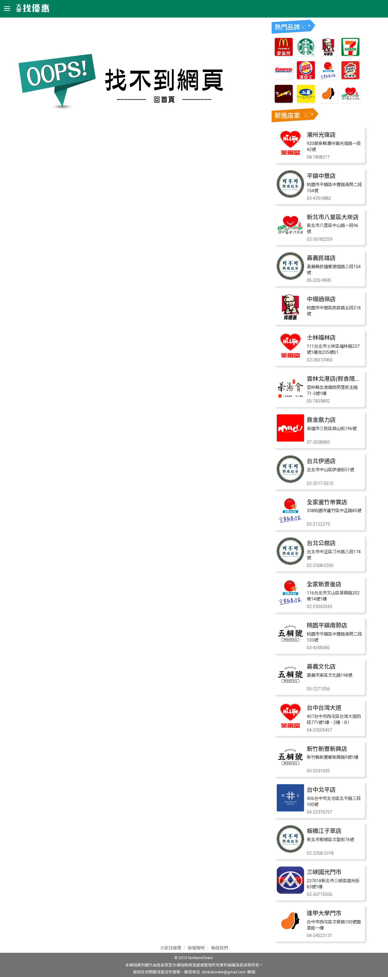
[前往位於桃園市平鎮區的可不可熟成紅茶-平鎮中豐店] (290, 196)
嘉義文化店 (321, 666)
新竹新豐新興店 (327, 748)
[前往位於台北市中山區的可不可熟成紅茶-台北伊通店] (290, 481)
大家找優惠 (170, 948)
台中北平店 (321, 789)
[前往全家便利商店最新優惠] (328, 78)
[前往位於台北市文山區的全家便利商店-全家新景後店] (290, 604)
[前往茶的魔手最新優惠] (283, 101)
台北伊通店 (321, 461)
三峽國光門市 (324, 872)
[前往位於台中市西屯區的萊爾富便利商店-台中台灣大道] (290, 728)
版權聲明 (196, 948)
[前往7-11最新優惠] (350, 55)
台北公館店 (321, 543)
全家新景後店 (324, 584)
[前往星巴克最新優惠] (305, 55)
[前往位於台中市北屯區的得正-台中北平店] (290, 810)
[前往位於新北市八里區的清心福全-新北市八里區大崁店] (290, 237)
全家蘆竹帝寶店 (327, 502)
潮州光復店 (321, 134)
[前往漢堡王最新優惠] (305, 78)
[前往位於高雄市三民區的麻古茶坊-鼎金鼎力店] (290, 440)
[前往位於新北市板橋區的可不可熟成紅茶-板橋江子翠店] (290, 851)
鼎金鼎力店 (321, 419)
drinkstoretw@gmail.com (224, 972)
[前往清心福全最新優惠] (350, 101)
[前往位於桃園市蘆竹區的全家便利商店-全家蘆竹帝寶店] (290, 522)
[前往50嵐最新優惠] (305, 101)
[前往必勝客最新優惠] (350, 78)
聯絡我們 (219, 948)
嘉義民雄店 (321, 258)
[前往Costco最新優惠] (283, 78)
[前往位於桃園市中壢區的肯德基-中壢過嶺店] (290, 319)
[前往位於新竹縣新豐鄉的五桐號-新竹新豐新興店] (290, 769)
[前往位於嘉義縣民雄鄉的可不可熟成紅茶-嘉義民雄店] (290, 278)
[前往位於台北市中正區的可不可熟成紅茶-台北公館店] (290, 563)
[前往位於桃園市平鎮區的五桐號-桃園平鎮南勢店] (290, 645)
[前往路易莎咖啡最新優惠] (328, 101)
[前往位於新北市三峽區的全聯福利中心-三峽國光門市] (290, 892)
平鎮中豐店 (321, 176)
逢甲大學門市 (324, 913)
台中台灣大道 (324, 707)
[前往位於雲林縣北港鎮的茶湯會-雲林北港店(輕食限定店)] (290, 399)
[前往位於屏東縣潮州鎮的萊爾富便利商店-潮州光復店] (290, 155)
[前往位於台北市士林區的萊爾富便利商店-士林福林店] (290, 357)
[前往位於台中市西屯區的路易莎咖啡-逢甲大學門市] (290, 933)
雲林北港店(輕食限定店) (337, 378)
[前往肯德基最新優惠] (328, 55)
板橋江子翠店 (324, 830)
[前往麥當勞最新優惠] (283, 55)
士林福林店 (321, 337)
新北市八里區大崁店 (333, 217)
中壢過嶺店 (321, 299)
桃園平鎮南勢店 (327, 625)
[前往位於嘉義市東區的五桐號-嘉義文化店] (290, 686)
